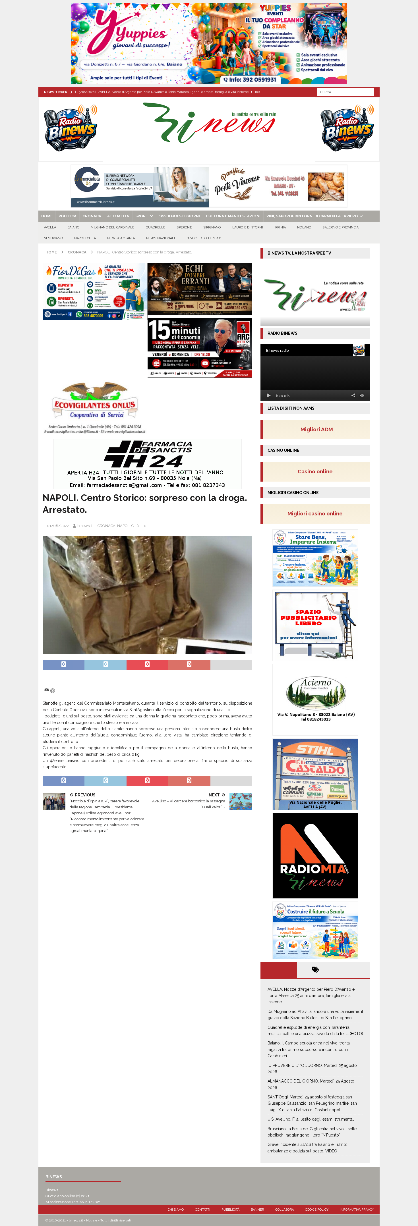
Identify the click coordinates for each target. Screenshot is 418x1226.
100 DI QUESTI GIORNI (179, 216)
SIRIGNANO (212, 227)
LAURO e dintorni (247, 227)
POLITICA (67, 216)
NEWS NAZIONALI (160, 238)
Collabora (284, 1210)
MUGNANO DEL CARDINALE (112, 227)
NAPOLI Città (85, 238)
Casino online (317, 471)
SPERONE (184, 227)
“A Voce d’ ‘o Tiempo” (204, 238)
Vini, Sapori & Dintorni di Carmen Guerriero (312, 216)
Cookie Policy (316, 1210)
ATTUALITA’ (118, 216)
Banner (257, 1210)
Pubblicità (230, 1210)
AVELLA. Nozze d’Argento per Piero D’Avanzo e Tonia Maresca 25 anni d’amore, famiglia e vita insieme (311, 995)
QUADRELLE (155, 227)
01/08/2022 (58, 526)
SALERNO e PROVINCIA (340, 227)
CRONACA (91, 216)
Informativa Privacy (357, 1210)
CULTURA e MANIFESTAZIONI (233, 216)
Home (47, 216)
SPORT (141, 216)
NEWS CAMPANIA (121, 238)
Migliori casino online (316, 513)
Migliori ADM (317, 429)
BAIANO (73, 227)
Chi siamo (176, 1210)
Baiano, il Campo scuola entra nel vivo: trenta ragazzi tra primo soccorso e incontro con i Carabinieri (309, 1049)
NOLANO (304, 227)
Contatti (202, 1210)
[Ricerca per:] (345, 91)
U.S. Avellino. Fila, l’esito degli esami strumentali (311, 1119)
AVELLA (50, 227)
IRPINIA (280, 227)
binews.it (84, 526)
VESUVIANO (53, 238)
